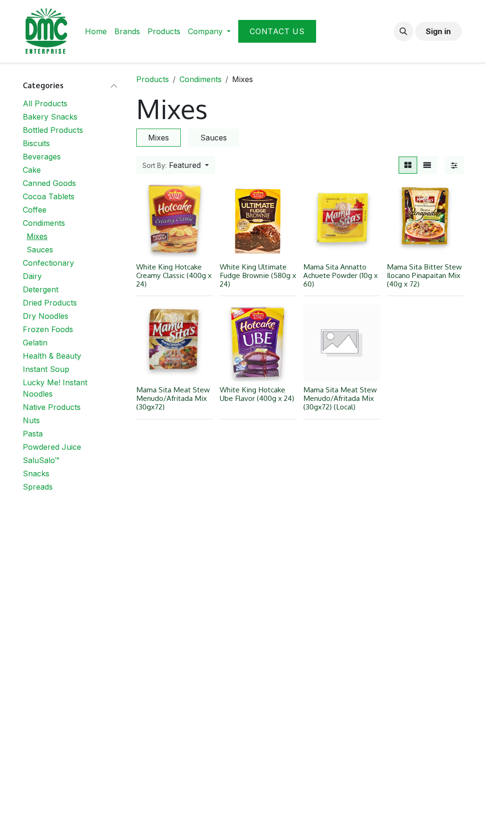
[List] (427, 165)
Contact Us (277, 31)
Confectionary (48, 263)
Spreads (38, 487)
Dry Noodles (45, 316)
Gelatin (35, 342)
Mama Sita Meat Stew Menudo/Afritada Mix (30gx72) (173, 398)
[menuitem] (96, 31)
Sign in (438, 31)
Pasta (33, 433)
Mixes (37, 236)
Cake (32, 170)
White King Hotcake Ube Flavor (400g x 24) (257, 394)
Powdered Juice (52, 447)
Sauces (40, 249)
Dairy (32, 276)
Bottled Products (53, 130)
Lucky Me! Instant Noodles (55, 388)
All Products (45, 103)
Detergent (40, 289)
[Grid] (408, 165)
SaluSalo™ (41, 460)
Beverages (42, 156)
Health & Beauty (52, 356)
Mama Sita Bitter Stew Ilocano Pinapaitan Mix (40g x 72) (424, 275)
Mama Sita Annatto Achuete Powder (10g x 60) (340, 275)
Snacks (36, 473)
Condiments (44, 223)
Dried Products (50, 302)
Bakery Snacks (50, 116)
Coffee (35, 209)
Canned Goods (49, 183)
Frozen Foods (48, 329)
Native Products (52, 407)
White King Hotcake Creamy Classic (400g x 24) (174, 275)
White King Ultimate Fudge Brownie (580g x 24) (258, 275)
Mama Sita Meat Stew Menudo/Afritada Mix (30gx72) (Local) (340, 398)
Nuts (31, 420)
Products (152, 79)
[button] (403, 31)
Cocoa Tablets (49, 196)
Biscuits (36, 143)
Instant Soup (46, 369)
